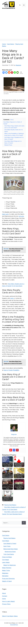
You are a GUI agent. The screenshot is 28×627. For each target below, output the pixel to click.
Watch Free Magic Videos (10, 616)
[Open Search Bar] (20, 5)
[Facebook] (3, 72)
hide (12, 119)
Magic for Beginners (9, 565)
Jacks (12, 298)
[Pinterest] (12, 72)
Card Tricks (6, 546)
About (4, 593)
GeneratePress (14, 624)
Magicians (5, 573)
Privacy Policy (6, 604)
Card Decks (10, 44)
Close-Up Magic (7, 557)
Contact (4, 596)
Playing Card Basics (10, 505)
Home (4, 44)
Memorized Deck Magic (10, 549)
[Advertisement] (14, 25)
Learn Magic (6, 562)
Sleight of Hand (7, 581)
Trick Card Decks (8, 554)
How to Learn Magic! (8, 601)
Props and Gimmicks (8, 578)
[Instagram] (14, 450)
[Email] (17, 72)
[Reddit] (9, 72)
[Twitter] (6, 72)
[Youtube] (10, 450)
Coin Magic (5, 559)
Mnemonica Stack (10, 551)
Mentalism (5, 576)
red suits (21, 216)
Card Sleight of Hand (9, 543)
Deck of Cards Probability (11, 370)
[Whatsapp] (14, 72)
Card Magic (5, 541)
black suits (5, 214)
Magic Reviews (6, 567)
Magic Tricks (6, 570)
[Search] (24, 522)
